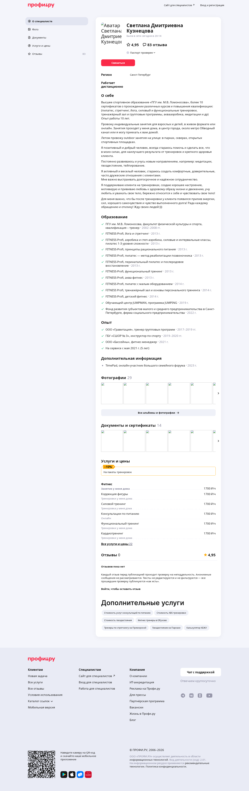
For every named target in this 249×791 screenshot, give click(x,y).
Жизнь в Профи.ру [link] (142, 714)
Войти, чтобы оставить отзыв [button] (120, 589)
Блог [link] (133, 720)
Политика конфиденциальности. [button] (166, 766)
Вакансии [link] (136, 707)
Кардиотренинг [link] (112, 533)
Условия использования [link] (45, 695)
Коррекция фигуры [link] (114, 494)
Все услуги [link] (35, 682)
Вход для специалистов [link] (95, 682)
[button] (56, 21)
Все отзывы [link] (36, 688)
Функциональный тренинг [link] (120, 523)
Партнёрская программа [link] (147, 701)
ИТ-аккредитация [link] (142, 682)
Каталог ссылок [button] (39, 701)
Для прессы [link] (138, 695)
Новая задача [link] (37, 676)
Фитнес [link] (106, 484)
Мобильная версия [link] (41, 707)
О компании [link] (138, 676)
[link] (118, 62)
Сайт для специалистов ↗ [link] (97, 676)
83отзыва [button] (157, 44)
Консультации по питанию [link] (120, 514)
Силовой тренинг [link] (113, 504)
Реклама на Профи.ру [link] (145, 688)
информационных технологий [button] (149, 759)
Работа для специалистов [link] (97, 688)
